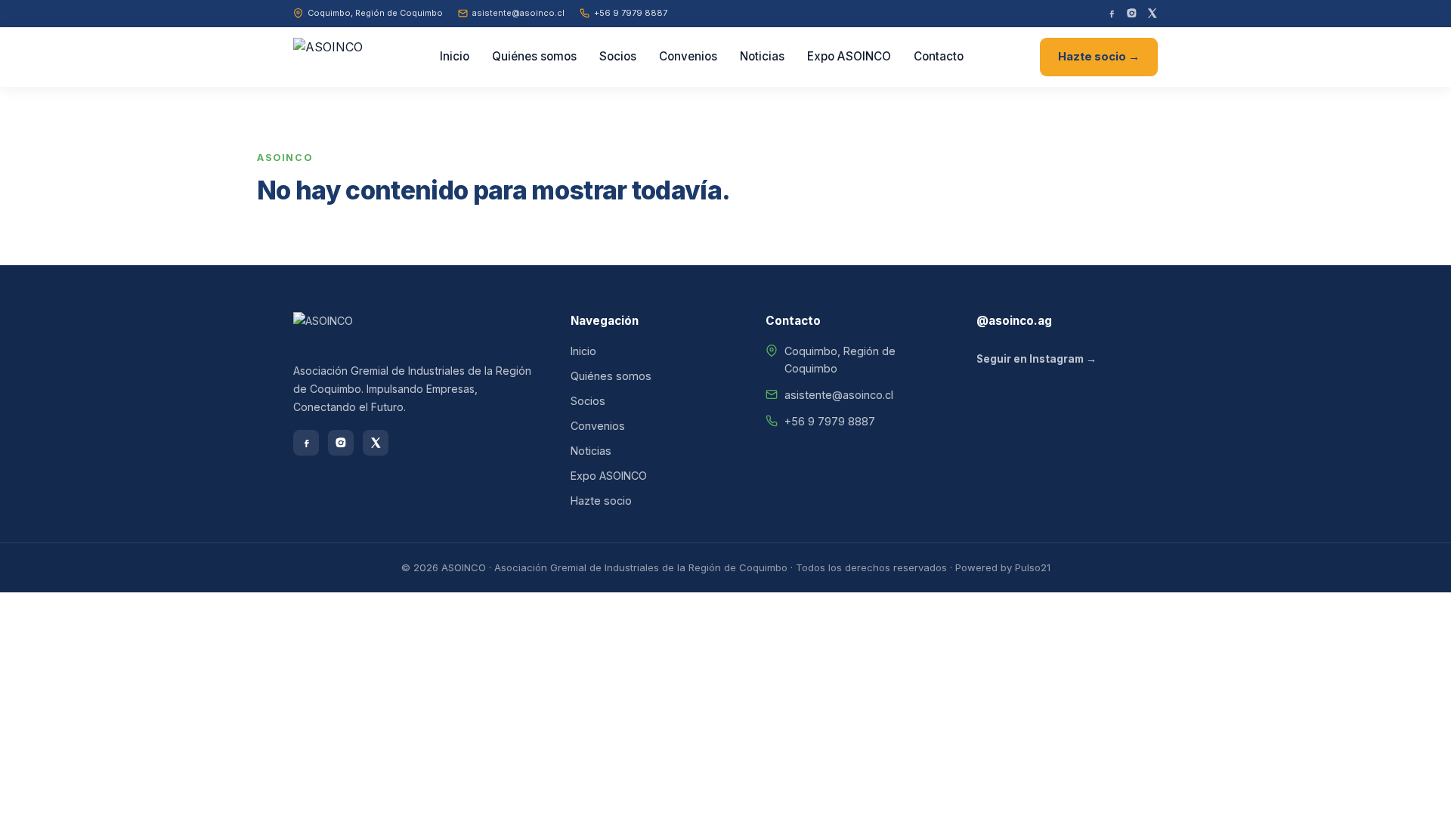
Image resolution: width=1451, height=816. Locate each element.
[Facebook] (1111, 13)
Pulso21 (1032, 567)
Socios (617, 56)
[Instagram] (1131, 13)
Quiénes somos (534, 56)
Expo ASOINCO (849, 56)
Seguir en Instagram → (1036, 359)
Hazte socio (601, 500)
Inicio (454, 56)
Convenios (688, 56)
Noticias (762, 56)
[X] (1152, 13)
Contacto (939, 56)
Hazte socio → (1099, 56)
